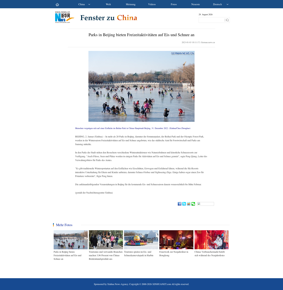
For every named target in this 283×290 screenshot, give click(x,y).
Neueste (195, 4)
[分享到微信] (193, 204)
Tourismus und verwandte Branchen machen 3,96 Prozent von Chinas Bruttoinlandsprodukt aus (105, 255)
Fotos (174, 4)
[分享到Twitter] (184, 204)
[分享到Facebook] (180, 204)
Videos (152, 4)
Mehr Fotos (64, 224)
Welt (108, 4)
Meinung (130, 4)
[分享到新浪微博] (189, 204)
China (81, 4)
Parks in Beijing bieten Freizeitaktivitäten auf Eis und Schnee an (67, 255)
